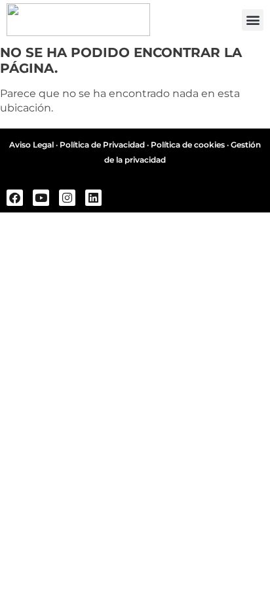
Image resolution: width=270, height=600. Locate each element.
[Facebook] (15, 198)
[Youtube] (41, 198)
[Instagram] (67, 198)
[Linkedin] (93, 198)
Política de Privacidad (102, 145)
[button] (252, 20)
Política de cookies (188, 145)
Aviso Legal (31, 145)
